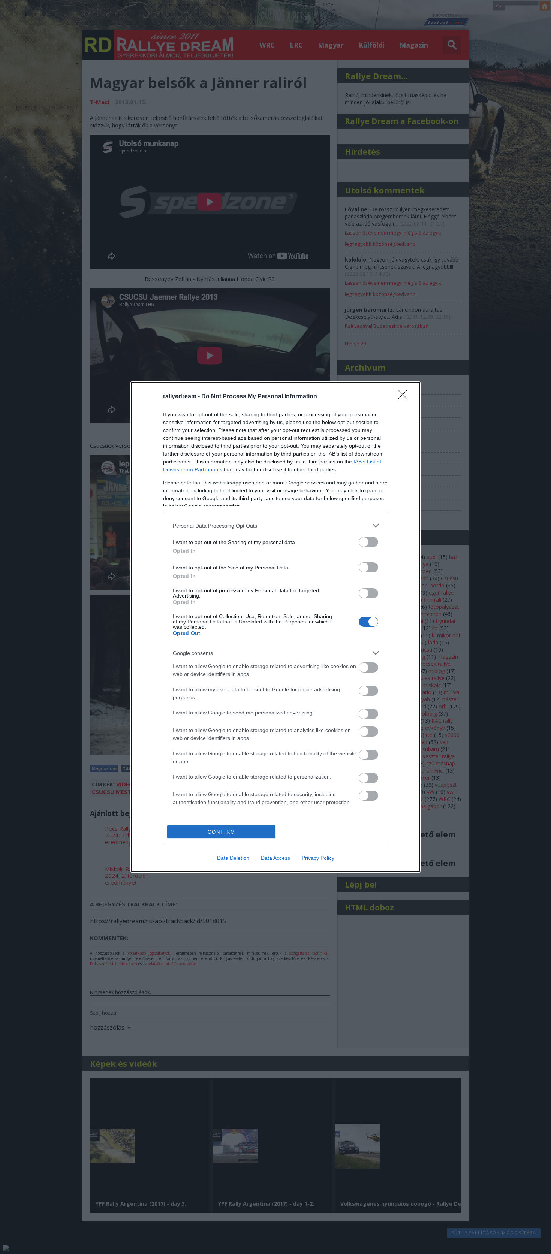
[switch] (368, 542)
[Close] (405, 397)
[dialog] (275, 627)
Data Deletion (233, 858)
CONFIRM (221, 832)
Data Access (275, 858)
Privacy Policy (318, 858)
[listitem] (275, 525)
